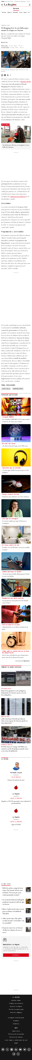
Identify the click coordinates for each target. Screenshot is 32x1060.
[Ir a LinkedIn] (16, 1049)
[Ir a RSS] (18, 1054)
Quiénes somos (16, 1000)
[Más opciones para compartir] (10, 75)
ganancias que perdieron (17, 196)
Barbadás (15, 12)
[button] (30, 5)
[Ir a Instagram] (11, 1049)
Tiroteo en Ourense (19, 1)
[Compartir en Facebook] (5, 75)
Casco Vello (6, 388)
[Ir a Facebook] (3, 1049)
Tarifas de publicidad (16, 1009)
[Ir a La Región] (10, 5)
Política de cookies (16, 1037)
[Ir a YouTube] (20, 1049)
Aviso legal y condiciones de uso (16, 1040)
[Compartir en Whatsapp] (2, 75)
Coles (20, 12)
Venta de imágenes (16, 1012)
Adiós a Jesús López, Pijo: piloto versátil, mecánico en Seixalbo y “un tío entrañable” (13, 921)
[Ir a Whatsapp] (29, 1049)
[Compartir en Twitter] (8, 75)
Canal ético (16, 1031)
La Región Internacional (16, 1017)
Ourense (4, 12)
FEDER (16, 1043)
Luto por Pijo (9, 1)
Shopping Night (26, 81)
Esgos (25, 12)
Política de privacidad (16, 1034)
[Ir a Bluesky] (24, 1049)
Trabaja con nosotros (16, 1003)
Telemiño (16, 1020)
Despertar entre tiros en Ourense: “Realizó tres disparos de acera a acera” (12, 930)
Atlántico (16, 1023)
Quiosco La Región (16, 1006)
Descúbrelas (16, 955)
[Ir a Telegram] (13, 1054)
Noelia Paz (4, 42)
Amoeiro (9, 12)
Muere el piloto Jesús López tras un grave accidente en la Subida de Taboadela (13, 911)
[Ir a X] (7, 1049)
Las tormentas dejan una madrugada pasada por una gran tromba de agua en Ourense (13, 902)
